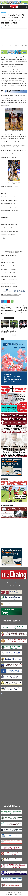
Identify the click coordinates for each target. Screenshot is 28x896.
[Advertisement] (14, 533)
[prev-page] (13, 335)
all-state (5, 294)
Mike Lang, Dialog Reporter (7, 25)
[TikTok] (14, 585)
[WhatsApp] (12, 301)
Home (2, 9)
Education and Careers (5, 325)
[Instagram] (11, 585)
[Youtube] (20, 585)
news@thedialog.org (16, 582)
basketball (19, 294)
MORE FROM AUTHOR (19, 318)
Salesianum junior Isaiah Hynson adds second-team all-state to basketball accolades (7, 310)
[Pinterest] (8, 301)
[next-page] (15, 335)
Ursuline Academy (15, 295)
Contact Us (19, 892)
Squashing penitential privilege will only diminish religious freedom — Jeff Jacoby (21, 310)
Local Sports (6, 9)
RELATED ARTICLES (8, 318)
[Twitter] (5, 301)
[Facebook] (2, 301)
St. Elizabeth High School (6, 295)
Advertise (13, 892)
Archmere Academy (12, 294)
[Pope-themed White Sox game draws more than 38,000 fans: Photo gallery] (23, 323)
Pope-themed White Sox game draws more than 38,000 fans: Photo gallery (22, 328)
